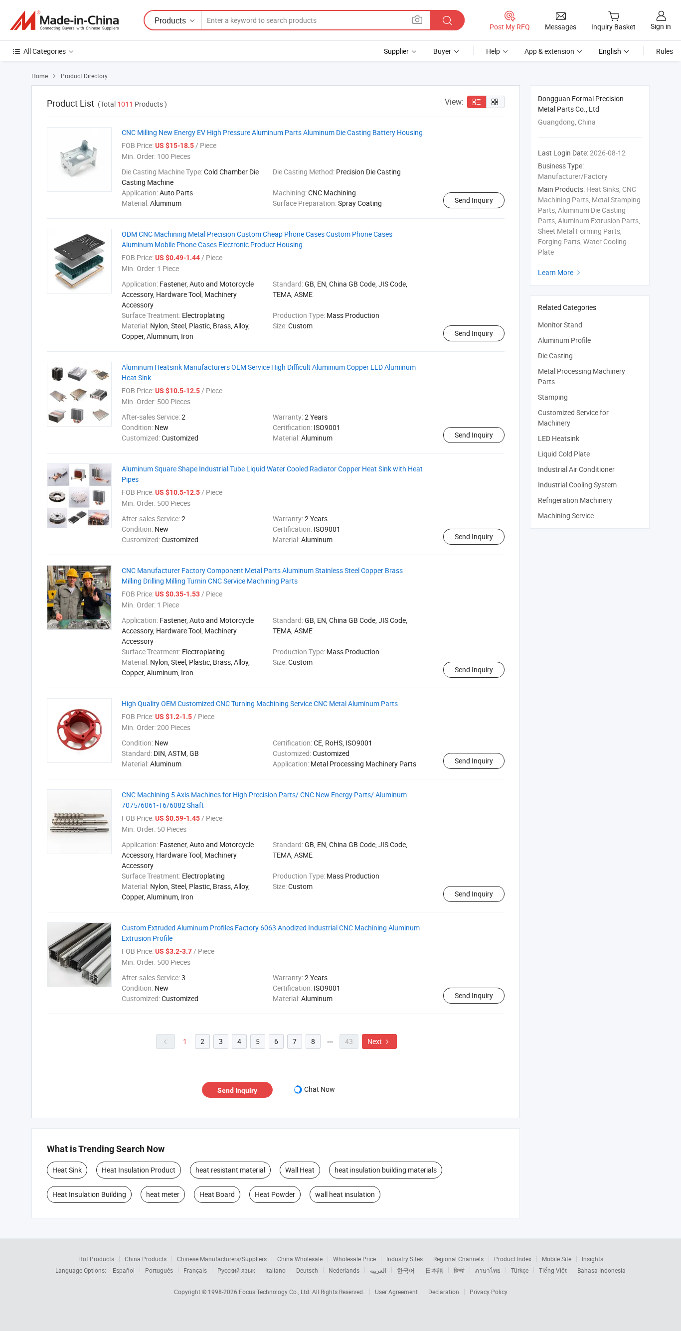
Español (124, 1270)
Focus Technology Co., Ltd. (275, 1292)
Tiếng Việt (553, 1270)
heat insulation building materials (386, 1170)
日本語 (434, 1270)
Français (195, 1270)
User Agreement (396, 1292)
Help (493, 51)
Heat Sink (67, 1170)
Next (379, 1041)
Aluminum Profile (564, 340)
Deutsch (307, 1270)
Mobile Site (556, 1259)
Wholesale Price (354, 1259)
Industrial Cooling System (577, 484)
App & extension (549, 51)
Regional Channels (458, 1259)
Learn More (560, 272)
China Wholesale (300, 1259)
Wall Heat (300, 1170)
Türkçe (519, 1270)
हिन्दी (459, 1270)
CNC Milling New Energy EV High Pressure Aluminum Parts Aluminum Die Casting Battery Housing (272, 132)
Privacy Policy (489, 1292)
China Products (146, 1259)
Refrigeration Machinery (575, 500)
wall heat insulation (345, 1194)
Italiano (275, 1270)
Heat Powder (275, 1194)
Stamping (553, 397)
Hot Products (96, 1259)
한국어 (406, 1270)
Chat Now (319, 1089)
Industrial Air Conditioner (576, 469)
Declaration (443, 1292)
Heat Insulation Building (89, 1194)
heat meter (162, 1194)
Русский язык (236, 1270)
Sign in (661, 26)
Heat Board (217, 1194)
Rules (664, 51)
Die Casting (555, 355)
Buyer (442, 51)
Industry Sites (404, 1259)
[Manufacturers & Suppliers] (64, 20)
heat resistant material (230, 1170)
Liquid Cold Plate (564, 453)
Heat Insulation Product (138, 1170)
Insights (592, 1259)
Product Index (512, 1259)
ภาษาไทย (488, 1270)
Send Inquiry (474, 200)
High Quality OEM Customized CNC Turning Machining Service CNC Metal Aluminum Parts (260, 703)
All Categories (44, 51)
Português (159, 1270)
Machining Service (566, 515)
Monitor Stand (560, 324)
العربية (378, 1270)
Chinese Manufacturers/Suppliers (222, 1259)
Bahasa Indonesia (601, 1270)
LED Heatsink (558, 438)
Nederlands (344, 1270)
